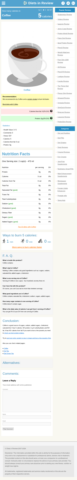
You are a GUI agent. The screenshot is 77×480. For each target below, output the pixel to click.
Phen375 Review (64, 72)
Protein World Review (65, 33)
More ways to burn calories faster (27, 247)
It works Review (63, 81)
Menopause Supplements (62, 182)
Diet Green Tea (9, 353)
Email (4, 421)
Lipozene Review (64, 117)
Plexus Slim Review (65, 93)
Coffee (6, 348)
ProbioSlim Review (64, 122)
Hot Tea (6, 351)
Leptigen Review (64, 76)
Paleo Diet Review (64, 38)
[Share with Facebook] (63, 3)
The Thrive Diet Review (63, 87)
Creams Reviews (64, 152)
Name (4, 414)
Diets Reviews (63, 147)
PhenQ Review (63, 48)
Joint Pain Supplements (62, 163)
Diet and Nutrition (64, 133)
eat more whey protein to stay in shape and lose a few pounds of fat (29, 338)
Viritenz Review (63, 19)
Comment (5, 389)
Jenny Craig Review (65, 29)
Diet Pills (61, 138)
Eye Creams (62, 157)
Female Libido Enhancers (63, 189)
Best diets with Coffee (10, 104)
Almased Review (64, 98)
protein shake (32, 99)
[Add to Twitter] (68, 3)
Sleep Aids (61, 200)
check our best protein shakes (14, 333)
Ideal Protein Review (65, 43)
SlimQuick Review (64, 107)
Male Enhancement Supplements (64, 175)
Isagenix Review (63, 24)
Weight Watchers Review (64, 54)
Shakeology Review (65, 14)
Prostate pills (62, 196)
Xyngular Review (64, 103)
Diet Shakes (62, 143)
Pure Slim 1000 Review (63, 61)
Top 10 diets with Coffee (27, 227)
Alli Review (62, 67)
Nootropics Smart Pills (65, 169)
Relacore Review (64, 112)
